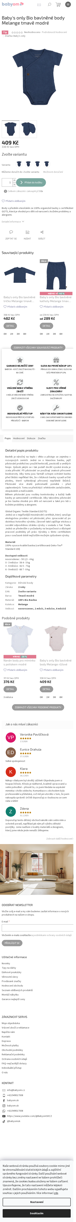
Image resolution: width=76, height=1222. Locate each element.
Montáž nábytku (10, 994)
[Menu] (68, 4)
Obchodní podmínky (12, 1050)
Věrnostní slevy (10, 976)
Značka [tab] (41, 438)
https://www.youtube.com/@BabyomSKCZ (29, 1116)
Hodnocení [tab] (19, 438)
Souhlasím (36, 1213)
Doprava (6, 1041)
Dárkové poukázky (11, 972)
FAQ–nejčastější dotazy (14, 1063)
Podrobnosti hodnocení (54, 32)
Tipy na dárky (9, 968)
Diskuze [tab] (31, 438)
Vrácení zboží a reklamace (15, 1027)
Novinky (6, 963)
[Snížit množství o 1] (14, 182)
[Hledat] (49, 4)
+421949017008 (15, 1095)
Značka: (15, 36)
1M (11, 330)
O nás (5, 1072)
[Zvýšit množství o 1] (14, 178)
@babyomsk (13, 1121)
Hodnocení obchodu (12, 985)
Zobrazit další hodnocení (57, 840)
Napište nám (8, 1032)
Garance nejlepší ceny (13, 999)
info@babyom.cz (16, 1090)
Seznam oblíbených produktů (17, 990)
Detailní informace (11, 219)
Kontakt (6, 1036)
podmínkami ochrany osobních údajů (52, 935)
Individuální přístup (12, 1068)
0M (5, 330)
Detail (10, 321)
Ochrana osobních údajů (14, 1059)
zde (56, 1193)
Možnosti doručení (53, 169)
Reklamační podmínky (13, 1054)
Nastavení (36, 1202)
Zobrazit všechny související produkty (36, 343)
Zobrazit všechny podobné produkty (36, 708)
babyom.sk (13, 1100)
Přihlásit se (12, 942)
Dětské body (25, 586)
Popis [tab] (8, 438)
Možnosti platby (10, 1045)
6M (24, 330)
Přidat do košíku (33, 179)
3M (18, 330)
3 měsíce (8, 699)
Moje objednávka (11, 1023)
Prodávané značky (11, 981)
